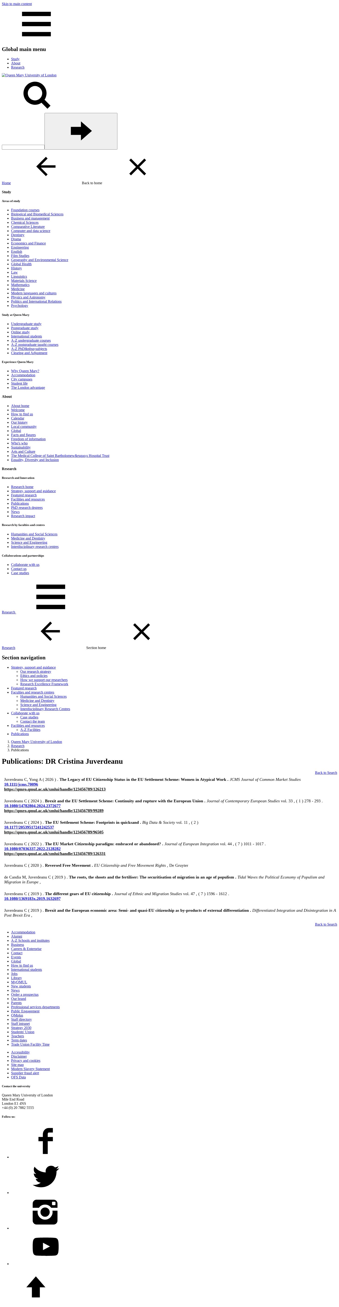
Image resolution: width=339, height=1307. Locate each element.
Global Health (21, 264)
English (16, 252)
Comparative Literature (28, 227)
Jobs (14, 974)
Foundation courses (25, 210)
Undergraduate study (26, 324)
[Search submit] (81, 131)
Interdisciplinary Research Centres (45, 709)
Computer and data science (30, 231)
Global (16, 431)
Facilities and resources (28, 499)
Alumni (16, 936)
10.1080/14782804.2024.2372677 (32, 805)
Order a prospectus (25, 994)
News (15, 512)
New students (21, 986)
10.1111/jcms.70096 (21, 784)
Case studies (20, 573)
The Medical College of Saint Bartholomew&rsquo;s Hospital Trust (60, 456)
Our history (19, 422)
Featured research (24, 495)
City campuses (21, 379)
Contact (16, 953)
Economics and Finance (28, 243)
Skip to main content (17, 4)
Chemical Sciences (25, 222)
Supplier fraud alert (25, 1073)
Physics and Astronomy (28, 297)
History (16, 268)
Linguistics (19, 276)
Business (17, 945)
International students (26, 336)
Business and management (30, 218)
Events (16, 957)
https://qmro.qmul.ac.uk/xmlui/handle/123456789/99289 (54, 810)
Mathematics (20, 285)
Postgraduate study (25, 328)
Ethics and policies (34, 676)
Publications (20, 503)
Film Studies (20, 256)
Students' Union (22, 1032)
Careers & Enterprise (26, 949)
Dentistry (17, 235)
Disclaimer (19, 1056)
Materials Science (24, 281)
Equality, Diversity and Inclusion (35, 460)
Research (8, 612)
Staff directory (21, 1019)
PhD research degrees (27, 508)
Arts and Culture (23, 451)
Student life (19, 383)
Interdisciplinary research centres (35, 547)
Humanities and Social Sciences (34, 534)
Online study (20, 332)
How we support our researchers (44, 680)
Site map (17, 1065)
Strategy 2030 (21, 1028)
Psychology (19, 306)
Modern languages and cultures (33, 293)
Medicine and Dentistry (28, 538)
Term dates (19, 1040)
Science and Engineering (29, 542)
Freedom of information (28, 439)
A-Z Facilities (30, 730)
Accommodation (23, 375)
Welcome (18, 410)
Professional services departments (35, 1007)
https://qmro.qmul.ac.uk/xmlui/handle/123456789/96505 (54, 832)
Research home (22, 487)
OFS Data (18, 1077)
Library (16, 978)
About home (20, 406)
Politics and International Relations (36, 301)
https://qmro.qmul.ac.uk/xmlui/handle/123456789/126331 (55, 853)
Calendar (17, 418)
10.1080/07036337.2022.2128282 (32, 848)
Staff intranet (20, 1024)
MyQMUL (19, 982)
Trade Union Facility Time (30, 1044)
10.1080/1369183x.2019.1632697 (32, 898)
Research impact (23, 516)
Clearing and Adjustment (29, 353)
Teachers (17, 1036)
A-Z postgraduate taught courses (34, 345)
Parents (16, 1003)
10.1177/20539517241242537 (29, 827)
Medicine (18, 289)
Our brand (18, 999)
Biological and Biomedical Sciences (37, 214)
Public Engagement (25, 1011)
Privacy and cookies (25, 1061)
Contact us (19, 569)
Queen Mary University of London (36, 742)
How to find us (22, 414)
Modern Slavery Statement (30, 1069)
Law (14, 272)
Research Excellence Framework (44, 684)
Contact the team (32, 721)
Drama (16, 239)
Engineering (20, 247)
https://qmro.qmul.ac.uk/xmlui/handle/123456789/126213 (55, 789)
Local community (24, 427)
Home (6, 183)
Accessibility (20, 1052)
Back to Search (326, 773)
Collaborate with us (25, 565)
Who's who (19, 443)
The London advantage (28, 387)
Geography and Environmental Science (39, 260)
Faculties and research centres (32, 692)
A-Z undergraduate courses (31, 340)
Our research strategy (35, 671)
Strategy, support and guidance (33, 491)
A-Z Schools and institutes (30, 940)
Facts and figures (23, 435)
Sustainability (21, 447)
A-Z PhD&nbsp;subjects (29, 349)
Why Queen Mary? (25, 371)
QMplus (17, 1015)
